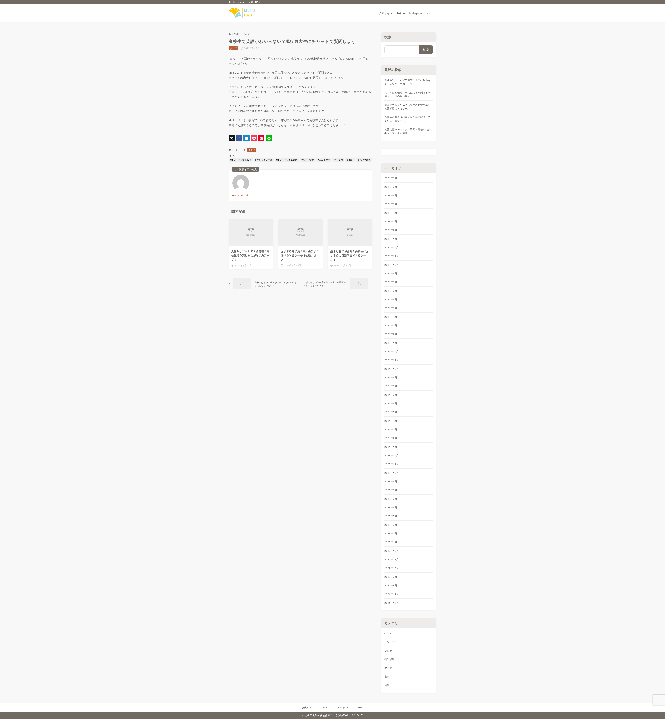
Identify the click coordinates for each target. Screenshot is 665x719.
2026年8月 (390, 178)
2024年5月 (390, 412)
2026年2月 (390, 230)
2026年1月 (390, 238)
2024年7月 (390, 394)
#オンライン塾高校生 (240, 159)
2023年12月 (391, 455)
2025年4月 (390, 316)
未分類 (388, 668)
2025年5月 (390, 308)
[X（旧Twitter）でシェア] (232, 138)
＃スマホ (338, 159)
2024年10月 (391, 368)
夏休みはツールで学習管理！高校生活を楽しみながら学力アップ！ (407, 81)
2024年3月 (390, 429)
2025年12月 (391, 247)
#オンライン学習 (263, 159)
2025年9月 (390, 273)
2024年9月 (390, 377)
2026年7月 (390, 186)
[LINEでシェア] (269, 138)
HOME (235, 34)
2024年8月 (390, 386)
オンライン (390, 642)
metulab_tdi (240, 195)
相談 (387, 685)
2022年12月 (391, 550)
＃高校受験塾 (364, 159)
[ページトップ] (657, 711)
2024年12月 (391, 351)
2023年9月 (390, 481)
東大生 (388, 676)
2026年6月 (390, 195)
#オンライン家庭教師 (287, 159)
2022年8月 (390, 585)
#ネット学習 (307, 159)
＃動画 (350, 159)
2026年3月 (390, 221)
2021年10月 (391, 602)
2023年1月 (390, 542)
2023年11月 (391, 464)
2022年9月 (390, 576)
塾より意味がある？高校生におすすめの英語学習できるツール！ (407, 106)
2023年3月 (390, 524)
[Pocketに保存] (254, 138)
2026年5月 (390, 204)
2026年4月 (390, 212)
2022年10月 (391, 568)
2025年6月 (390, 299)
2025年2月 (390, 334)
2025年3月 (390, 325)
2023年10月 (391, 472)
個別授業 (389, 659)
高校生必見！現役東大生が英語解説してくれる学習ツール (407, 118)
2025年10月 (391, 264)
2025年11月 (391, 256)
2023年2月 (390, 533)
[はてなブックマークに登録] (246, 138)
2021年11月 (391, 594)
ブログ (246, 34)
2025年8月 (390, 282)
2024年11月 (391, 360)
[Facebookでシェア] (239, 138)
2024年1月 (390, 446)
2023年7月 (390, 498)
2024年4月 (390, 420)
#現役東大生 (324, 159)
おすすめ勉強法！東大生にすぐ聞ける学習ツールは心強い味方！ (407, 94)
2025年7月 (390, 290)
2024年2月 (390, 438)
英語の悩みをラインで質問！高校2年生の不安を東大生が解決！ (408, 131)
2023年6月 (390, 507)
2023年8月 (390, 490)
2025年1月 (390, 342)
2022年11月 (391, 559)
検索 (387, 37)
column (388, 633)
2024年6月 (390, 403)
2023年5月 (390, 516)
